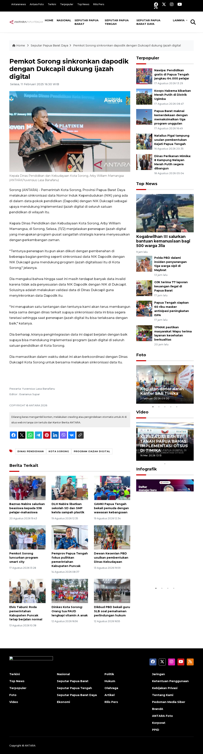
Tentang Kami (162, 695)
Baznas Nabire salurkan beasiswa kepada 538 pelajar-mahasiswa (27, 508)
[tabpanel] (165, 384)
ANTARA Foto (162, 716)
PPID (155, 730)
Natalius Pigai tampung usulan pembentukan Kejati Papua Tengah (171, 140)
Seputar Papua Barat (87, 22)
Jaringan (158, 674)
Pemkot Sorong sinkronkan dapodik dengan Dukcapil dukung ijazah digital (127, 45)
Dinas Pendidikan (30, 451)
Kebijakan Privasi (164, 688)
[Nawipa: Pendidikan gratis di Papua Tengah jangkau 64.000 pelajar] (144, 76)
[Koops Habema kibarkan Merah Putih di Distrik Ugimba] (144, 96)
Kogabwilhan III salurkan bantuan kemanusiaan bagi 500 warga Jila (163, 241)
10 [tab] (165, 464)
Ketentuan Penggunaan (170, 681)
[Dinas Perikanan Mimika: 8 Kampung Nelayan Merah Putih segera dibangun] (144, 162)
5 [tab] (177, 407)
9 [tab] (189, 459)
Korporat (158, 723)
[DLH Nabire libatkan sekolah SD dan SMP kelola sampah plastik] (70, 487)
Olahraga (111, 688)
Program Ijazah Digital (92, 451)
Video (142, 412)
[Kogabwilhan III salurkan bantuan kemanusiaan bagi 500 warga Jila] (165, 213)
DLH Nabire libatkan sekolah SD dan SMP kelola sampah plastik (68, 508)
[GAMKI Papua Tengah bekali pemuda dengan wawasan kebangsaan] (112, 487)
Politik (109, 674)
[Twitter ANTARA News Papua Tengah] (164, 4)
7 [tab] (177, 459)
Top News (83, 4)
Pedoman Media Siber (168, 702)
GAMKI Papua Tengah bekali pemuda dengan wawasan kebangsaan (111, 508)
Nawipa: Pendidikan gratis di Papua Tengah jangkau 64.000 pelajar (171, 74)
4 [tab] (171, 407)
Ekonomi (63, 702)
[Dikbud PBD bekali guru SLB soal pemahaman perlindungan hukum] (112, 591)
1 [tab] (153, 407)
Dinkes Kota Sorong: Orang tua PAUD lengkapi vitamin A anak (70, 611)
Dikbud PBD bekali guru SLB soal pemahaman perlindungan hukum (112, 611)
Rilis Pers (98, 4)
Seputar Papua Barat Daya (148, 22)
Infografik (146, 469)
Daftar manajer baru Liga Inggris (160, 572)
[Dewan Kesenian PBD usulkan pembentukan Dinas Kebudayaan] (112, 537)
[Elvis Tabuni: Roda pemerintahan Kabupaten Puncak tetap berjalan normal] (27, 591)
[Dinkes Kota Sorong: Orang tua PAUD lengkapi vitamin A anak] (70, 591)
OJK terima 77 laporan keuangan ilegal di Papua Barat (171, 286)
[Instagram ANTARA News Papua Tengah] (171, 4)
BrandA (157, 709)
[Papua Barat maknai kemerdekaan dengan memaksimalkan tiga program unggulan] (144, 117)
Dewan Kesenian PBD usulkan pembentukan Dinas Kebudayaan (111, 558)
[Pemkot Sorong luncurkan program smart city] (27, 537)
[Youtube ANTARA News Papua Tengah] (179, 4)
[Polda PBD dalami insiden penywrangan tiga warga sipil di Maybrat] (144, 263)
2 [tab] (159, 407)
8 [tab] (183, 459)
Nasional (64, 20)
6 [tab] (171, 459)
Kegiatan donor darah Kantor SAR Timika (162, 391)
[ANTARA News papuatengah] (26, 21)
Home (49, 20)
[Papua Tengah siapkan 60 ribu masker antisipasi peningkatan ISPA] (144, 308)
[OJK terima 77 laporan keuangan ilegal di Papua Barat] (144, 288)
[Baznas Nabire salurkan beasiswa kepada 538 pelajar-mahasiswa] (27, 487)
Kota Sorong (59, 451)
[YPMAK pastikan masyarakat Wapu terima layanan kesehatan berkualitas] (144, 333)
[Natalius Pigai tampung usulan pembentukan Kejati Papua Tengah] (144, 141)
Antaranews (18, 4)
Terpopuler (66, 4)
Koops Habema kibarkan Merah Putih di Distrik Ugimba (172, 95)
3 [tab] (165, 407)
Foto (141, 354)
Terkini (52, 4)
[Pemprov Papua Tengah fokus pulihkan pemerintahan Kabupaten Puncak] (70, 537)
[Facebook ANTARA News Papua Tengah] (156, 4)
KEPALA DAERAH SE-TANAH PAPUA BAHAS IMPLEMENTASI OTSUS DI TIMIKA (164, 443)
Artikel (109, 695)
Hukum (109, 681)
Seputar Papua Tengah (117, 22)
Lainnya (179, 20)
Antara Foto (37, 4)
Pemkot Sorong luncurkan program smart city (23, 558)
